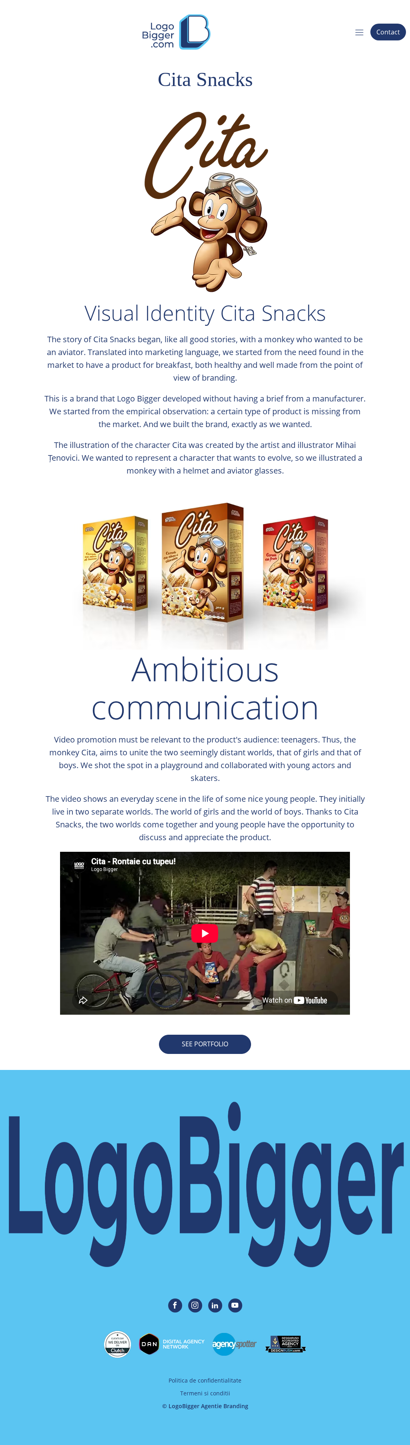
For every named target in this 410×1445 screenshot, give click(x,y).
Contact (388, 32)
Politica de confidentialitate (205, 1380)
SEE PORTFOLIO (205, 1044)
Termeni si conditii (205, 1393)
